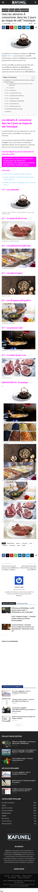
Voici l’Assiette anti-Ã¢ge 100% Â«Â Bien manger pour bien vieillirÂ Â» (28, 567)
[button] (3, 2)
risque (18, 545)
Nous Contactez (12, 877)
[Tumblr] (24, 27)
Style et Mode (10, 6)
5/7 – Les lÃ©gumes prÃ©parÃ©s (15, 101)
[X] (7, 27)
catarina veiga (7, 23)
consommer (25, 543)
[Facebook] (3, 27)
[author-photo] (19, 584)
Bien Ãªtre (17, 6)
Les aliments (12, 545)
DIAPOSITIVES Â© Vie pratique (15, 109)
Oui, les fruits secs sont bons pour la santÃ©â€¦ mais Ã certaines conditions (10, 567)
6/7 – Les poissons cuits (13, 103)
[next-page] (6, 635)
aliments (18, 543)
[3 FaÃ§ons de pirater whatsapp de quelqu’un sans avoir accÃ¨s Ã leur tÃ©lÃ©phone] (6, 791)
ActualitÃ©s (17, 11)
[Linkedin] (20, 27)
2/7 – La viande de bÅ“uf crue (13, 93)
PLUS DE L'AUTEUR (22, 603)
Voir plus (18, 725)
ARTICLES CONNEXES (9, 603)
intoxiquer (5, 545)
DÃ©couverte (5, 11)
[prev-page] (3, 635)
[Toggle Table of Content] (32, 77)
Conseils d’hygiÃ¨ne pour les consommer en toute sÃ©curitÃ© (20, 84)
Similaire (9, 111)
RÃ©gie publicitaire (27, 876)
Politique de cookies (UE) (24, 877)
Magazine (11, 11)
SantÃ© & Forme (24, 11)
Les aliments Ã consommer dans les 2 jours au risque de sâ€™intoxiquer (19, 81)
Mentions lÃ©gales (16, 876)
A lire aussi (11, 87)
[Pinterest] (11, 27)
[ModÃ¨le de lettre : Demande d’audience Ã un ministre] (6, 783)
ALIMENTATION (10, 543)
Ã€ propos (7, 876)
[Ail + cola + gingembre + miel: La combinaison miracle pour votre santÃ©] (6, 693)
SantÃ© (23, 545)
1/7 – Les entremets (11, 90)
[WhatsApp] (15, 27)
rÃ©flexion (10, 56)
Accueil (3, 6)
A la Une (17, 9)
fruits (31, 543)
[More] (36, 27)
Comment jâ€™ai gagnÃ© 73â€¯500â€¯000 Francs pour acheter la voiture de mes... (23, 709)
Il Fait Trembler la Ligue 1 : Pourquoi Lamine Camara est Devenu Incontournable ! (23, 618)
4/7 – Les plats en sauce (13, 98)
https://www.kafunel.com (19, 589)
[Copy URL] (32, 27)
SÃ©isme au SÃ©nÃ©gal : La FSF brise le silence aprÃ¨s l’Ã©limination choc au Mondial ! (22, 610)
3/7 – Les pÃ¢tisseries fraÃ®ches (15, 95)
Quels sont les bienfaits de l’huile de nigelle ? (18, 174)
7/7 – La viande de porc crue (13, 106)
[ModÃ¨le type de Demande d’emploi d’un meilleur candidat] (6, 719)
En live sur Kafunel (24, 9)
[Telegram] (28, 27)
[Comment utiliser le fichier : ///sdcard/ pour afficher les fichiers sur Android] (6, 702)
